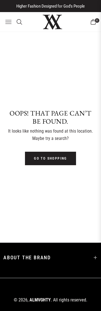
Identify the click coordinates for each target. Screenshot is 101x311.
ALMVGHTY (40, 300)
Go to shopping (50, 158)
